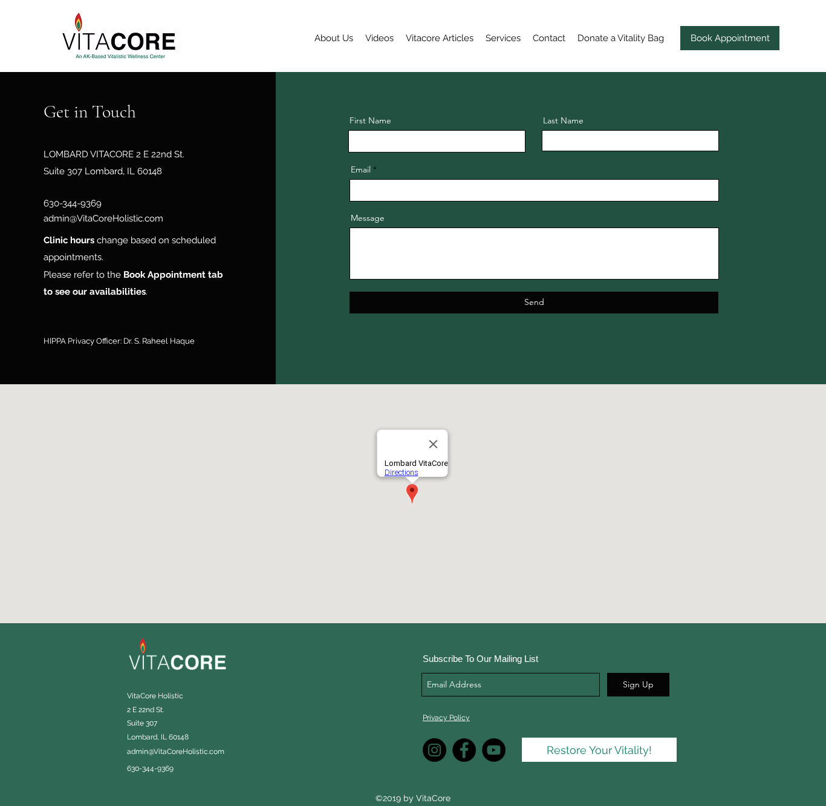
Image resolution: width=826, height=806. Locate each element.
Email (361, 169)
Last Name (563, 120)
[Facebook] (464, 750)
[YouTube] (494, 750)
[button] (333, 38)
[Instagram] (434, 750)
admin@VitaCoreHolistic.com (103, 218)
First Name (370, 120)
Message (368, 218)
